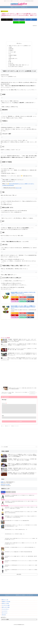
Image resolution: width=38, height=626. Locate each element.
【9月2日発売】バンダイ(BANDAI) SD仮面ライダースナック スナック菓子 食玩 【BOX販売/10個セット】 (20, 547)
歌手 (10, 60)
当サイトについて (4, 612)
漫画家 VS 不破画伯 (12, 55)
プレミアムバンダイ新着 (5, 605)
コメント (4, 403)
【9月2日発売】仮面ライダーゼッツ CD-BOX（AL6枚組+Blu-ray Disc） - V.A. (16, 529)
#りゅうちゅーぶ (21, 183)
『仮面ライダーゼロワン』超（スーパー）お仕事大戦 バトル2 (19, 45)
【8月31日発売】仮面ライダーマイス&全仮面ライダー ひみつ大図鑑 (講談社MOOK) (17, 520)
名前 (3, 415)
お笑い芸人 (11, 63)
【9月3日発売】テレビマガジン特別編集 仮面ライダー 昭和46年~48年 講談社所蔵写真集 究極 (18, 551)
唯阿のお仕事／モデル (13, 58)
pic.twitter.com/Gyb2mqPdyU (8, 185)
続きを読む (19, 574)
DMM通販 (14, 299)
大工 (10, 53)
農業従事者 (11, 48)
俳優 (10, 61)
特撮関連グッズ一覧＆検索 (6, 601)
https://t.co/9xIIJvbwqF (13, 183)
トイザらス (13, 301)
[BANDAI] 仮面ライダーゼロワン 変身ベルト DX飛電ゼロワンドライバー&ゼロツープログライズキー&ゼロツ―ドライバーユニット (23, 307)
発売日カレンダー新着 (5, 603)
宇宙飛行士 (11, 50)
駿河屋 (30, 301)
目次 (17, 43)
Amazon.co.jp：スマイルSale (5, 484)
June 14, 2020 (18, 187)
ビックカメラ (21, 301)
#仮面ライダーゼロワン (29, 183)
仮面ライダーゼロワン (5, 11)
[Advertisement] (19, 34)
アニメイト (22, 299)
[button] (36, 446)
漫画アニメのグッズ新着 (5, 607)
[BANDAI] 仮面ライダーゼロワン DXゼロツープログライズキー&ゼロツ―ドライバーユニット (23, 293)
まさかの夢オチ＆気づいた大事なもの (16, 66)
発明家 (10, 47)
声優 (10, 56)
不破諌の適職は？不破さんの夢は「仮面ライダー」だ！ (19, 64)
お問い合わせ (4, 614)
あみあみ (30, 299)
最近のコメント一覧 (5, 599)
